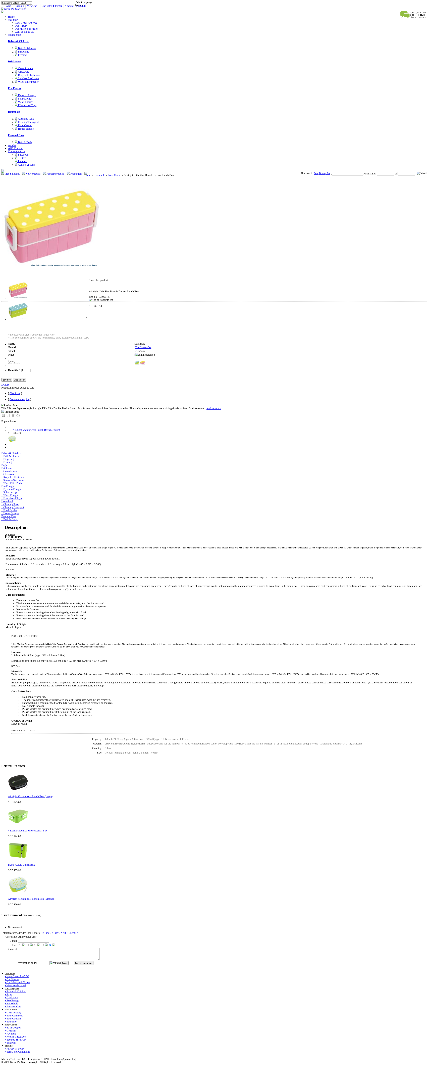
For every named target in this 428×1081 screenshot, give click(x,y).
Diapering (23, 51)
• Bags (8, 994)
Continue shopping (20, 399)
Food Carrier (24, 125)
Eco (316, 173)
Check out (15, 393)
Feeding (22, 55)
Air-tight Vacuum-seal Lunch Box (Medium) (36, 430)
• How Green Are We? (17, 976)
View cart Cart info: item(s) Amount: (56, 6)
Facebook (22, 154)
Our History (21, 25)
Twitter (21, 158)
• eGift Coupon (13, 1027)
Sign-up (20, 6)
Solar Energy (24, 98)
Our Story (13, 19)
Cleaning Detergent (28, 122)
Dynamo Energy (26, 95)
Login (8, 6)
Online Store (14, 34)
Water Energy (25, 102)
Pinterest (22, 161)
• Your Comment (14, 1015)
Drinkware (14, 61)
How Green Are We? (26, 22)
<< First (45, 932)
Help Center (11, 1024)
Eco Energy (14, 88)
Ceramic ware (25, 68)
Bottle (322, 173)
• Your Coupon (13, 1018)
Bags (4, 465)
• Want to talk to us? (15, 985)
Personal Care (16, 135)
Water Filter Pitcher (27, 81)
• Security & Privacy (16, 1039)
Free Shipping (12, 173)
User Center (11, 1009)
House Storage (25, 128)
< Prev (55, 932)
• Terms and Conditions (17, 1051)
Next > (64, 932)
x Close (5, 384)
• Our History (12, 979)
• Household (11, 1003)
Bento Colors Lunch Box (21, 864)
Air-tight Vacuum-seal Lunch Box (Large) (30, 796)
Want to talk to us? (24, 31)
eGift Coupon (15, 148)
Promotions (76, 173)
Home (11, 16)
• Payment (10, 1033)
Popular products (55, 173)
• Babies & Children (15, 991)
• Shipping (10, 1042)
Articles (12, 145)
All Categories (12, 988)
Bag (328, 173)
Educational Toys (26, 105)
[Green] (136, 362)
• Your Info (11, 1021)
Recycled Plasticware (29, 75)
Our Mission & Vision (26, 28)
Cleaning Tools (25, 118)
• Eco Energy (12, 1000)
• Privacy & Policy (15, 1048)
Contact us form (26, 164)
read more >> (213, 408)
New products (33, 173)
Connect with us (16, 151)
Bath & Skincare (26, 48)
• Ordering (10, 1030)
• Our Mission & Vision (17, 982)
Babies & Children (18, 41)
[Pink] (142, 362)
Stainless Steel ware (28, 78)
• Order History (13, 1012)
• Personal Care (13, 1006)
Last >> (74, 932)
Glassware (23, 71)
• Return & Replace (15, 1036)
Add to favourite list (102, 299)
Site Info (9, 1046)
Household (14, 111)
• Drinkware (11, 997)
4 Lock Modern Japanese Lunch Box (27, 830)
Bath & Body (24, 142)
